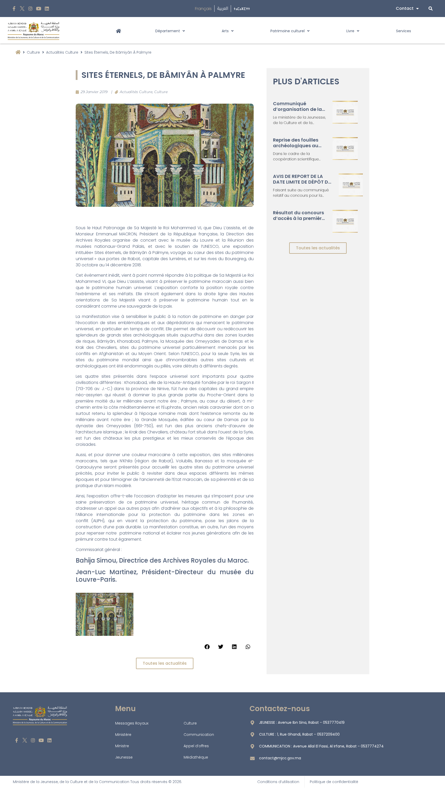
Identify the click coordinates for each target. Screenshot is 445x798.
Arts (225, 31)
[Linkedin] (46, 8)
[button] (207, 647)
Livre (350, 31)
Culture (33, 52)
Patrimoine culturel (287, 31)
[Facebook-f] (14, 8)
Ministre (122, 745)
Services (403, 31)
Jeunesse (124, 757)
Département (167, 31)
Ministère (123, 734)
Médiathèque (196, 757)
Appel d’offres (196, 745)
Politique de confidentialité (334, 781)
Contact (405, 8)
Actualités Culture (62, 52)
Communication (199, 734)
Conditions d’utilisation (278, 781)
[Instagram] (30, 8)
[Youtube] (38, 8)
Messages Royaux (131, 723)
